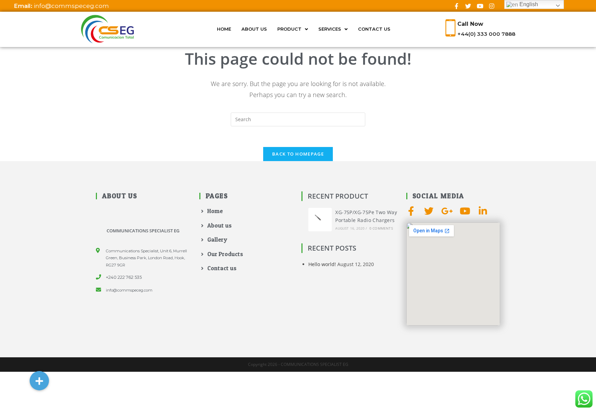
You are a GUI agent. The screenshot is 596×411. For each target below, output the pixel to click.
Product (289, 29)
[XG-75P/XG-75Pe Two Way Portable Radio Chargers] (320, 219)
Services (329, 29)
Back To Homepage (298, 154)
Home (224, 29)
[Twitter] (468, 6)
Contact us (374, 29)
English (528, 4)
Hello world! (322, 264)
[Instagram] (491, 6)
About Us (254, 29)
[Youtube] (480, 6)
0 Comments (381, 228)
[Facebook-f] (456, 6)
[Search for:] (298, 119)
